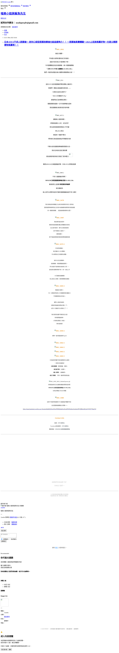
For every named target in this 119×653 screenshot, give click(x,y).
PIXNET (46, 629)
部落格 (6, 32)
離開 (10, 649)
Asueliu (3, 507)
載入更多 (3, 530)
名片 (5, 34)
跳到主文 (3, 18)
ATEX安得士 (61, 423)
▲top (2, 527)
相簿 (5, 30)
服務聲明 (76, 629)
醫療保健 (14, 522)
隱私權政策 (69, 629)
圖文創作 (15, 27)
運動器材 (14, 524)
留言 (15, 517)
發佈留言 (3, 541)
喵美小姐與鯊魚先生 (13, 13)
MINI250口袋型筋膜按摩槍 (62, 429)
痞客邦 (12, 517)
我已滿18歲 (4, 649)
